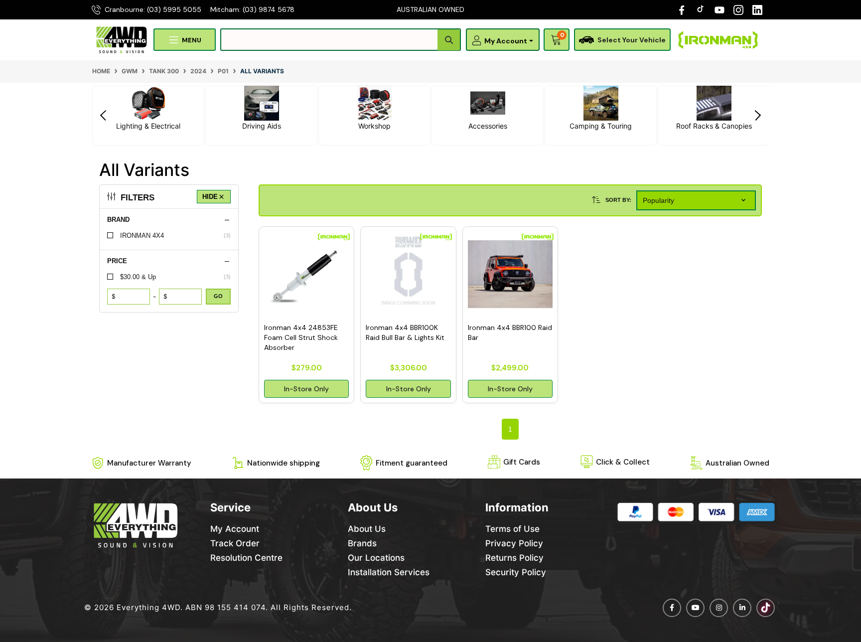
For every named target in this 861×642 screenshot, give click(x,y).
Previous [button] (104, 115)
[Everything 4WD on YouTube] (719, 9)
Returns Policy (514, 558)
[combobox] (340, 39)
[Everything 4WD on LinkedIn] (757, 9)
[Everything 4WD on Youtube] (695, 608)
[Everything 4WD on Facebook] (682, 9)
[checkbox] (169, 235)
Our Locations (376, 558)
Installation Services (389, 572)
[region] (169, 316)
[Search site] (448, 39)
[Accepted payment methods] (696, 512)
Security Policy (515, 572)
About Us (367, 529)
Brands (362, 543)
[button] (504, 40)
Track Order (235, 543)
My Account (234, 529)
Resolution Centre (246, 558)
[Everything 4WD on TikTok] (702, 9)
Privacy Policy (514, 543)
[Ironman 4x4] (718, 39)
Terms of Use (512, 529)
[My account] (474, 39)
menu (191, 40)
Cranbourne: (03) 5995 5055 (153, 9)
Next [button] (756, 115)
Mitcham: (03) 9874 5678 (252, 9)
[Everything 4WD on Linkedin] (742, 608)
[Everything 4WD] (121, 39)
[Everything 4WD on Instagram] (738, 9)
